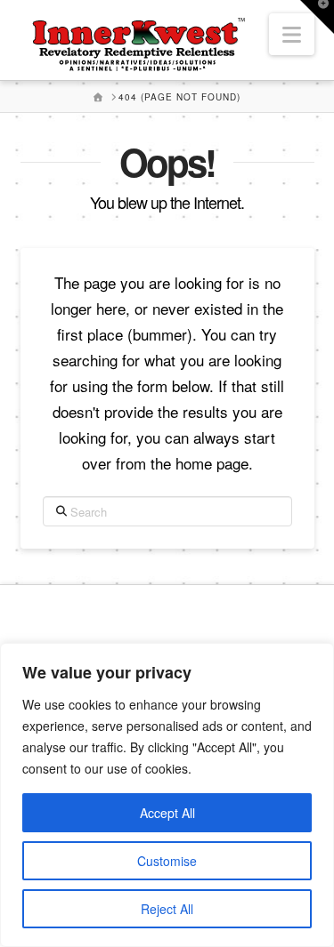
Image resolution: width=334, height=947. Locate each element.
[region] (167, 795)
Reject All (167, 909)
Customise (167, 861)
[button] (291, 34)
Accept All (167, 813)
